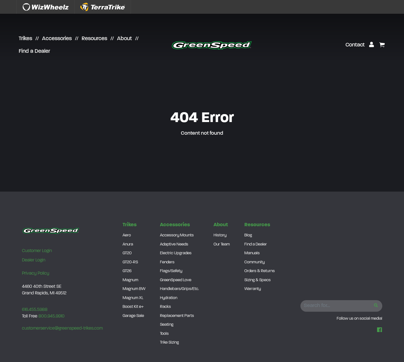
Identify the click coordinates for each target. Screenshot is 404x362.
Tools (164, 334)
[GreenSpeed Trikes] (212, 45)
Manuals (252, 253)
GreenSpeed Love (175, 280)
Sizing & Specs (257, 280)
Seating (166, 325)
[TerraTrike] (103, 7)
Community (254, 262)
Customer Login (37, 251)
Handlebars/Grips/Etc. (179, 289)
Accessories (57, 39)
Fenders (167, 262)
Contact (355, 45)
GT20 (127, 253)
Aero (127, 235)
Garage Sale (133, 316)
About (124, 39)
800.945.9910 (51, 316)
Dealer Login (33, 260)
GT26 (127, 271)
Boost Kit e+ (133, 307)
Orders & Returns (259, 271)
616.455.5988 (35, 310)
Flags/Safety (171, 271)
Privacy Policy (35, 273)
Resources (94, 39)
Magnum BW (134, 289)
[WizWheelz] (45, 7)
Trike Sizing (169, 343)
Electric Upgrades (176, 253)
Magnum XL (133, 298)
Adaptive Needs (174, 244)
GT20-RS (130, 262)
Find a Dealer (34, 51)
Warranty (252, 289)
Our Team (222, 244)
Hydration (168, 298)
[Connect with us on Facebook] (379, 330)
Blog (248, 235)
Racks (165, 307)
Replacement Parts (177, 316)
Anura (128, 244)
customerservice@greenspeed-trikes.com (62, 328)
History (220, 235)
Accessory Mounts (177, 235)
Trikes (25, 39)
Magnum (130, 280)
